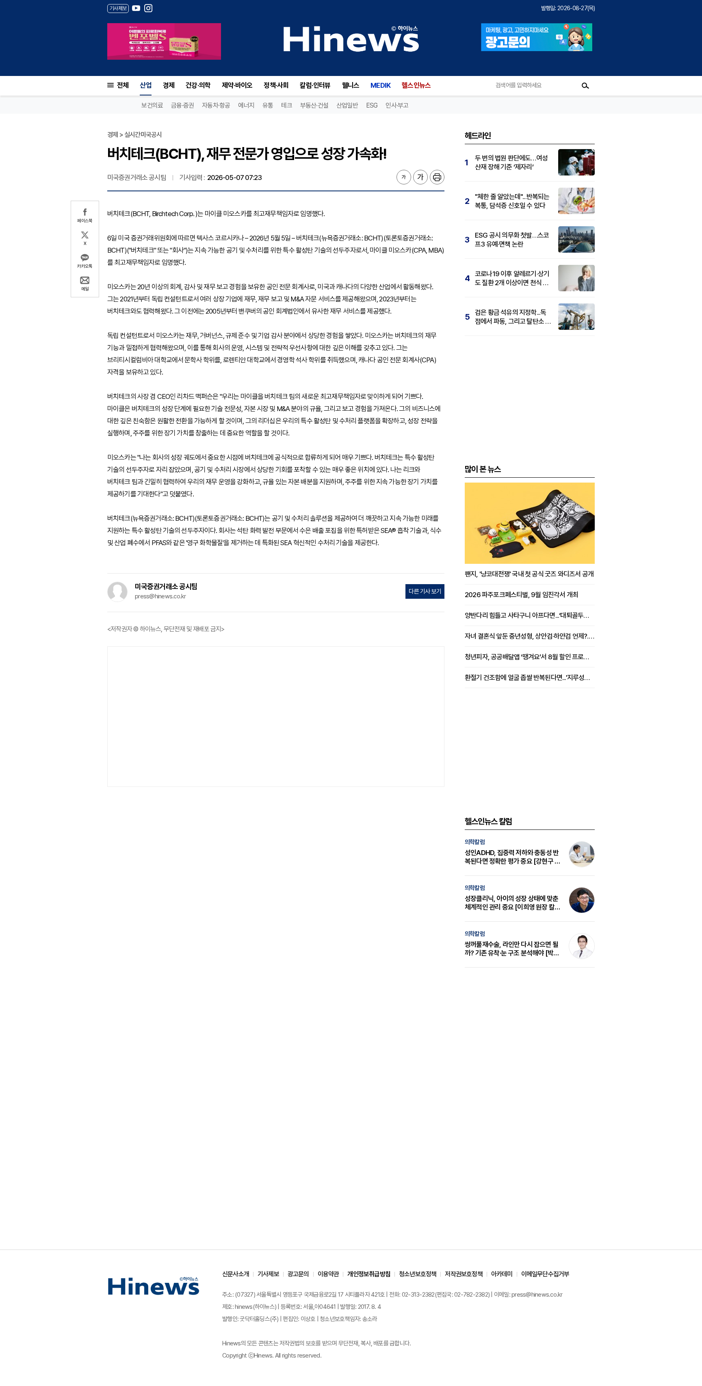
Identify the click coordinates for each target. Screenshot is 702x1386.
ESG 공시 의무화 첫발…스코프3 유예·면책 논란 (512, 239)
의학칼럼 (475, 842)
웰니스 (351, 85)
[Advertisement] (276, 716)
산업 (145, 85)
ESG (372, 105)
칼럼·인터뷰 (315, 85)
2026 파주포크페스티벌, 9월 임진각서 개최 (521, 595)
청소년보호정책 (417, 1274)
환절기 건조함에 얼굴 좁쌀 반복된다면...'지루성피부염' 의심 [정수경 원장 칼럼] (530, 678)
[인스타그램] (148, 8)
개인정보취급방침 (368, 1274)
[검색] (585, 85)
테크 (286, 105)
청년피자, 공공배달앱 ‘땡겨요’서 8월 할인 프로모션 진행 (530, 657)
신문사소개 (235, 1274)
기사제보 (268, 1274)
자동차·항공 (216, 105)
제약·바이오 (237, 85)
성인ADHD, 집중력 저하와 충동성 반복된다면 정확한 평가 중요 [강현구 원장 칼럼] (512, 857)
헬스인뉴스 (416, 85)
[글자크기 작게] (403, 177)
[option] (164, 41)
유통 (267, 105)
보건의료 (152, 105)
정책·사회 (276, 85)
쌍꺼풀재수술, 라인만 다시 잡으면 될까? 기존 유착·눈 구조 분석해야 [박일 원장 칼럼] (512, 948)
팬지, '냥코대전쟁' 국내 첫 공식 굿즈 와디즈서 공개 (529, 574)
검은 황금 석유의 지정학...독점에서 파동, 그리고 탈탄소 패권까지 (513, 317)
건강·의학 (198, 85)
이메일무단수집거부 (545, 1274)
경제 (168, 85)
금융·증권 (182, 105)
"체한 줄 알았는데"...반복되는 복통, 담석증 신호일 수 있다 (512, 201)
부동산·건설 (314, 105)
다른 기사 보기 (425, 591)
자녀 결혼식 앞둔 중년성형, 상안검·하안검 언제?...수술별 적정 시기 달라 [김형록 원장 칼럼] (530, 636)
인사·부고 (397, 105)
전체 (122, 85)
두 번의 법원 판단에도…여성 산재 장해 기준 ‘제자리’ (511, 162)
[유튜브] (136, 8)
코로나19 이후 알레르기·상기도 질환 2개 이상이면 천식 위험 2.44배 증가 (512, 278)
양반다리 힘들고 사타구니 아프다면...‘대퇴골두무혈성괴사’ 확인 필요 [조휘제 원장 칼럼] (530, 615)
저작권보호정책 (463, 1274)
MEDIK (380, 85)
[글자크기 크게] (420, 177)
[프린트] (437, 177)
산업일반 (347, 105)
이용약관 (328, 1274)
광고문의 (298, 1274)
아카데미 (502, 1274)
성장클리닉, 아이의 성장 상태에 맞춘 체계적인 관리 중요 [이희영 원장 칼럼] (511, 903)
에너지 (246, 105)
